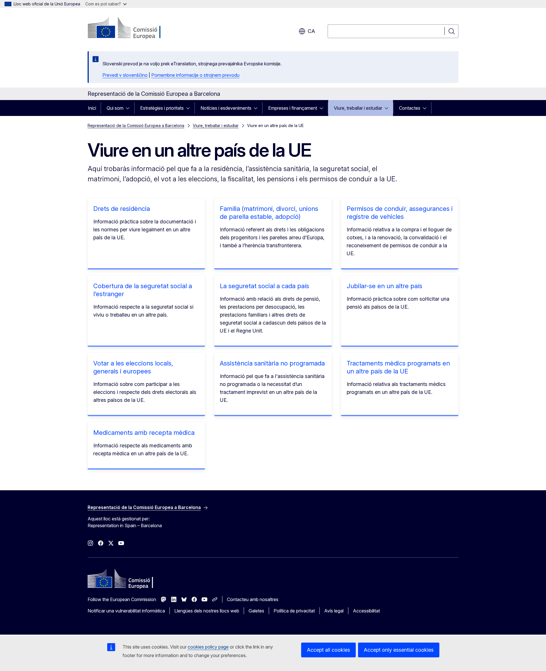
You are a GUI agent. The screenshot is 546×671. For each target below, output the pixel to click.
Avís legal (334, 611)
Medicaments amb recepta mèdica (144, 432)
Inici (92, 108)
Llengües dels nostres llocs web (206, 611)
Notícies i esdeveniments (225, 108)
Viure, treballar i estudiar (358, 108)
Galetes (256, 611)
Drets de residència (121, 208)
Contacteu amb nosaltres (252, 599)
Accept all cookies (328, 650)
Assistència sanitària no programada (272, 363)
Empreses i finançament (292, 108)
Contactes (409, 108)
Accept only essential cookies (399, 650)
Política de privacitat (294, 611)
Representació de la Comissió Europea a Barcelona (136, 125)
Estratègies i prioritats (162, 108)
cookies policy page (208, 647)
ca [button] (311, 31)
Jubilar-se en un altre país (384, 286)
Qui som (115, 108)
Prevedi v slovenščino (125, 75)
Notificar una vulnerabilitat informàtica (126, 611)
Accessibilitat (366, 611)
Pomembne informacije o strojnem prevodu (195, 75)
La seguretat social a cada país (264, 286)
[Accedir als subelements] (129, 108)
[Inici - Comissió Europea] (133, 28)
